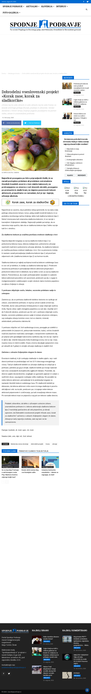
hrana (48, 444)
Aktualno (32, 6)
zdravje (54, 444)
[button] (86, 9)
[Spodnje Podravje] (45, 25)
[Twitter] (87, 1)
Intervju (61, 6)
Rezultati (82, 175)
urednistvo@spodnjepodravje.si (14, 667)
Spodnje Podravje (12, 6)
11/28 (67, 191)
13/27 (85, 191)
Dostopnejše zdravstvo (75, 160)
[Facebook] (83, 1)
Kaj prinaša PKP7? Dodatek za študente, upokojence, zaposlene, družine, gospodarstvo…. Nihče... (81, 641)
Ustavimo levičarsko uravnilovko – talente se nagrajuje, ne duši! (50, 472)
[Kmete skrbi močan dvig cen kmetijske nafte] (30, 462)
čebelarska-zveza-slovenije (19, 444)
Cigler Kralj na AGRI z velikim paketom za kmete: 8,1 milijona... (81, 102)
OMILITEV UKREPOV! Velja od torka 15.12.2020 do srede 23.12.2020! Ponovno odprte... (81, 659)
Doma (4, 73)
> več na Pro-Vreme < (76, 196)
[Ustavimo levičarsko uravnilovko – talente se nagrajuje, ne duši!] (50, 462)
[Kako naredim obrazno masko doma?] (36, 640)
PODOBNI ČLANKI (9, 451)
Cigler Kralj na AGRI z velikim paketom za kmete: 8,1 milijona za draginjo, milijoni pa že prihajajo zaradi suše (51, 652)
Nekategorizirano (14, 73)
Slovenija (46, 6)
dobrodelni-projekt (37, 444)
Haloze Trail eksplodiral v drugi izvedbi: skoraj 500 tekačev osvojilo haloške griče (49, 671)
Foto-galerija (10, 12)
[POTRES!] (67, 675)
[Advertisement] (45, 52)
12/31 (76, 191)
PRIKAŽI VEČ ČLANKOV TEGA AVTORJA (33, 451)
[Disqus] (30, 521)
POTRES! (77, 673)
